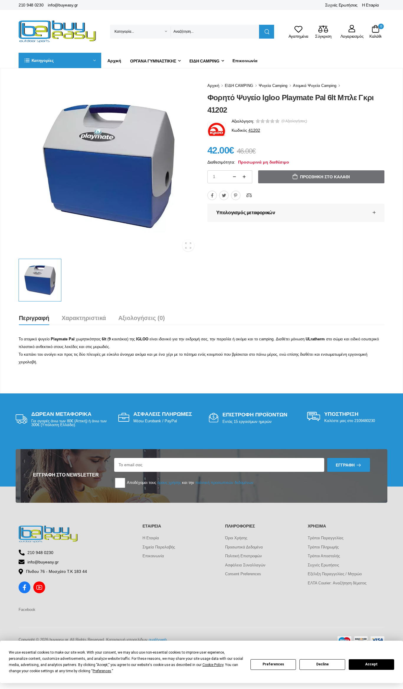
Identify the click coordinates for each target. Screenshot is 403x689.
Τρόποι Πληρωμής (323, 547)
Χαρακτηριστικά (84, 318)
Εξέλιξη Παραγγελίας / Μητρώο (335, 574)
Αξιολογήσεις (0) (141, 318)
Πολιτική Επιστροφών (243, 556)
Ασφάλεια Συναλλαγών (245, 565)
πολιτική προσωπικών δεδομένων (224, 482)
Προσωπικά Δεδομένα (244, 547)
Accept (371, 664)
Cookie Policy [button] (212, 665)
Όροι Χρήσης (236, 538)
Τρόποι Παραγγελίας (325, 538)
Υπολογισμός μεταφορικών (245, 212)
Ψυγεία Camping (273, 85)
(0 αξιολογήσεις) (294, 121)
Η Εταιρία (370, 5)
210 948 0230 (31, 5)
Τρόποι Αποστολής (324, 556)
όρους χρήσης (169, 482)
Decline (322, 664)
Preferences (273, 664)
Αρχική (114, 60)
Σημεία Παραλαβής (158, 547)
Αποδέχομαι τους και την (189, 482)
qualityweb (158, 639)
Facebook (27, 609)
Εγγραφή (345, 465)
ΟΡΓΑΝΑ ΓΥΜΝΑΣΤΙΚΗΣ (153, 61)
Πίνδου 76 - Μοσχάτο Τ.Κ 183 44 (56, 571)
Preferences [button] (102, 671)
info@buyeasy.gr (63, 5)
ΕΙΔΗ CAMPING (204, 61)
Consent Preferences (243, 574)
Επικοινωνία (245, 60)
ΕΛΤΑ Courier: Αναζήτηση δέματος (337, 583)
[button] (60, 60)
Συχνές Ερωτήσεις (341, 5)
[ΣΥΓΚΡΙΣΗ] (249, 195)
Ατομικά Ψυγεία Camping (314, 85)
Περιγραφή (34, 318)
